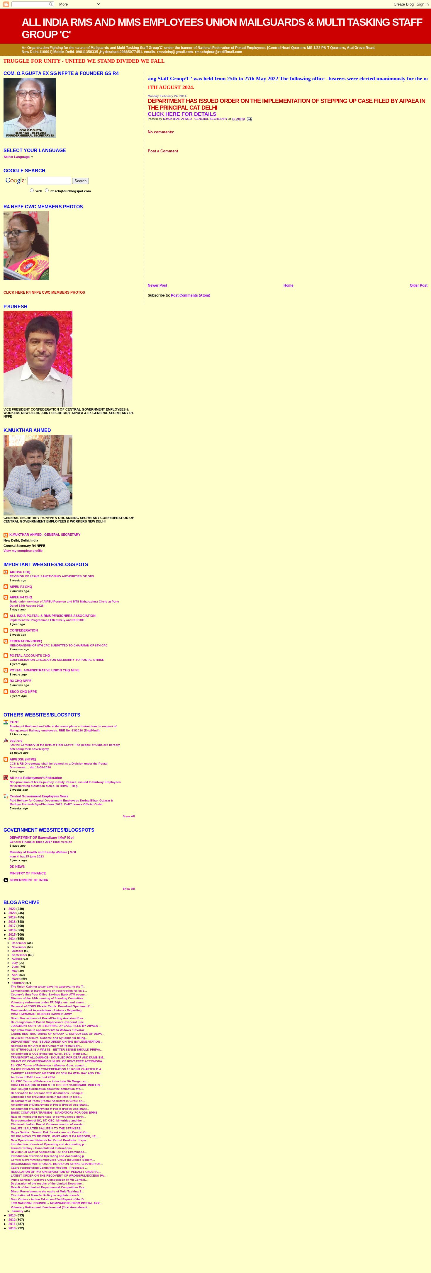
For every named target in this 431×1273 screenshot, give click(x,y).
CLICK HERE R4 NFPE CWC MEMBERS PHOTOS (44, 292)
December (19, 942)
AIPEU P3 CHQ (21, 586)
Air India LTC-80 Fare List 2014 (33, 1077)
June (16, 966)
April (15, 974)
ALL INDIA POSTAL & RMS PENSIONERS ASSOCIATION (53, 615)
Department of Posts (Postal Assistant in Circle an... (48, 1100)
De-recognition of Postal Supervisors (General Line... (48, 1022)
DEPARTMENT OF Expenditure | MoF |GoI (42, 837)
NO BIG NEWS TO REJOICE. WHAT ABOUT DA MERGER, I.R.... (55, 1136)
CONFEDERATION (24, 630)
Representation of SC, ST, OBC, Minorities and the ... (48, 1120)
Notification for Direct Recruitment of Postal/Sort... (46, 1045)
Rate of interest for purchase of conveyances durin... (48, 1116)
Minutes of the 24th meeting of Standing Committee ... (49, 998)
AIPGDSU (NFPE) (23, 759)
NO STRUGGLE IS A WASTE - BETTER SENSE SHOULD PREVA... (57, 1049)
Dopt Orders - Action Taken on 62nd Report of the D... (48, 1199)
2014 (12, 938)
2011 (12, 1224)
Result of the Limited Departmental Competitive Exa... (49, 1187)
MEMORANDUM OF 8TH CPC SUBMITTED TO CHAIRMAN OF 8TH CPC (59, 645)
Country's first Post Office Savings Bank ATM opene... (49, 994)
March (16, 978)
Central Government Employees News (39, 796)
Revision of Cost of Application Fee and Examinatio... (49, 1151)
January (18, 1211)
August (17, 958)
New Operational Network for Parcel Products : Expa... (50, 1140)
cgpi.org (16, 740)
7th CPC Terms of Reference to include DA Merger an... (50, 1081)
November (19, 947)
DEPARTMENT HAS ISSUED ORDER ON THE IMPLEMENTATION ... (57, 1041)
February (19, 982)
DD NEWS (17, 866)
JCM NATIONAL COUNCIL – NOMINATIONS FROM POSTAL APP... (56, 1203)
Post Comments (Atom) (190, 295)
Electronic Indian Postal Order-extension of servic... (48, 1124)
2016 (12, 930)
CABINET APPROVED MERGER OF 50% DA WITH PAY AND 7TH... (57, 1073)
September (20, 955)
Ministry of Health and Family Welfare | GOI (43, 852)
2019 (12, 917)
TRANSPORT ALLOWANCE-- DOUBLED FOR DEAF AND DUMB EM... (58, 1057)
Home (288, 285)
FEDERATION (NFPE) (26, 641)
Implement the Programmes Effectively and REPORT (47, 620)
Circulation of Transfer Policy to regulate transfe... (46, 1195)
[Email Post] (249, 118)
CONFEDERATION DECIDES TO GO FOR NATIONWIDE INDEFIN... (56, 1085)
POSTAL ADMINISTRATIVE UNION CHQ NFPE (44, 670)
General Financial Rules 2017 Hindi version (41, 841)
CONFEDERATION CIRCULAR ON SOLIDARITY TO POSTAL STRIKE (57, 659)
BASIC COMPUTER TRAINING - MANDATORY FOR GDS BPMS (54, 1112)
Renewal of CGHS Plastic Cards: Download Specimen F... (51, 1006)
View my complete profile (23, 550)
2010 (12, 1228)
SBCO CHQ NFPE (23, 691)
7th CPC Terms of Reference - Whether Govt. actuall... (49, 1065)
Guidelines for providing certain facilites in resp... (46, 1096)
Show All (129, 816)
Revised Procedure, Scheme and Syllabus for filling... (49, 1037)
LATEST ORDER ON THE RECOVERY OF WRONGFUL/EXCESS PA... (58, 1175)
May (15, 970)
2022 (12, 908)
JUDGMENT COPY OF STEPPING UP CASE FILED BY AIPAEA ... (56, 1025)
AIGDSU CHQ (20, 572)
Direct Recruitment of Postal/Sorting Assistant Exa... (48, 1018)
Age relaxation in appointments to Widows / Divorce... (49, 1030)
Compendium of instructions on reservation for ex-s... (49, 990)
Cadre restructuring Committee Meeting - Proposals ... (49, 1167)
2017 (12, 925)
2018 (12, 921)
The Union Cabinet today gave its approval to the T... (48, 986)
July (15, 962)
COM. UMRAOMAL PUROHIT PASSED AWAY (41, 1014)
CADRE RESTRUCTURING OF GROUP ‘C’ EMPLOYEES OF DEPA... (57, 1033)
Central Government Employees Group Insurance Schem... (53, 1159)
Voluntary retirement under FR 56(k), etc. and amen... (48, 1002)
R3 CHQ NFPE (20, 681)
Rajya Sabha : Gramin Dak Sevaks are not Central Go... (50, 1132)
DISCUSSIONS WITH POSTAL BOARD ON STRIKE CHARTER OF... (57, 1163)
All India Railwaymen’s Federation (36, 778)
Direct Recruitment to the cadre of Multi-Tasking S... (47, 1191)
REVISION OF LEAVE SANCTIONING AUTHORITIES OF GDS (52, 576)
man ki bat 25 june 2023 (27, 856)
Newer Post (157, 285)
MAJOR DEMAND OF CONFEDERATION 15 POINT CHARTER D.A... (57, 1069)
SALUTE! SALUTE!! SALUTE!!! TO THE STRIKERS (46, 1128)
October (18, 950)
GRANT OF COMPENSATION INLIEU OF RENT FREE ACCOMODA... (58, 1061)
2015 (12, 934)
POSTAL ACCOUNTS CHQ (30, 655)
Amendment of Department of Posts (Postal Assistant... (50, 1104)
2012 (12, 1219)
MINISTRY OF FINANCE (28, 873)
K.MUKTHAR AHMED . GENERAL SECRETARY (195, 118)
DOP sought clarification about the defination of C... (47, 1088)
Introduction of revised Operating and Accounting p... (48, 1144)
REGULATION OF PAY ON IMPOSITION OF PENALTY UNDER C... (56, 1171)
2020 (12, 913)
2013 (12, 1215)
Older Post (418, 285)
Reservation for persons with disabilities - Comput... (48, 1093)
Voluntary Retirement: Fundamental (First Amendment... (50, 1207)
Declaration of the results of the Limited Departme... (47, 1183)
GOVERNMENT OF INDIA (29, 880)
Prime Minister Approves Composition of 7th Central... (49, 1179)
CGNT (14, 722)
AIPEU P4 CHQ (21, 597)
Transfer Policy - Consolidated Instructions (41, 1148)
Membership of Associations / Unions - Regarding (46, 1010)
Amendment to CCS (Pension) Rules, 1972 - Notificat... (49, 1053)
